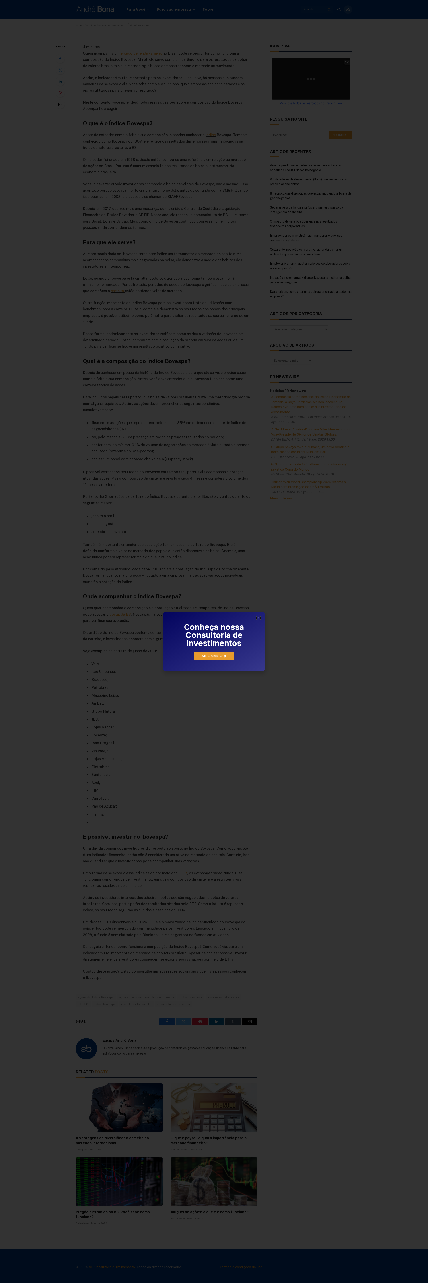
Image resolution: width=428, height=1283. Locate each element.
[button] (258, 618)
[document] (214, 641)
